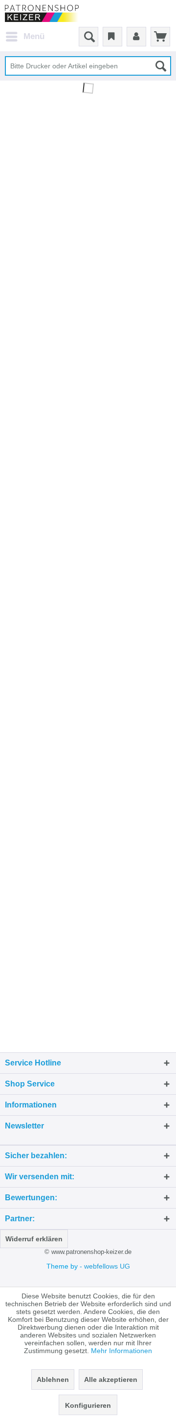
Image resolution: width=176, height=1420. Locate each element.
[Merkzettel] (112, 36)
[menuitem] (24, 36)
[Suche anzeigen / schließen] (88, 36)
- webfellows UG (105, 1266)
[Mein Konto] (136, 36)
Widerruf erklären (34, 1239)
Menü (33, 36)
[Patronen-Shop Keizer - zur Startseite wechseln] (42, 13)
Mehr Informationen (121, 1351)
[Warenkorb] (160, 36)
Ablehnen (53, 1379)
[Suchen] (161, 66)
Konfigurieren (88, 1405)
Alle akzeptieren (110, 1379)
